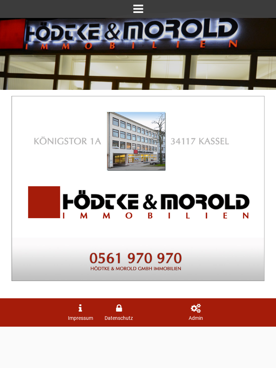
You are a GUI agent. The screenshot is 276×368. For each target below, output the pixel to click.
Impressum (80, 318)
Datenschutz (119, 318)
